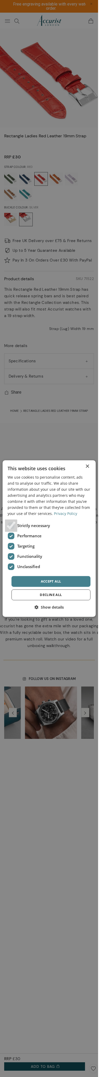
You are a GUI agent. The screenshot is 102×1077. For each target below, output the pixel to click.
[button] (49, 607)
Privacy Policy (65, 513)
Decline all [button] (51, 594)
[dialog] (48, 538)
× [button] (87, 466)
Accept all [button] (51, 581)
